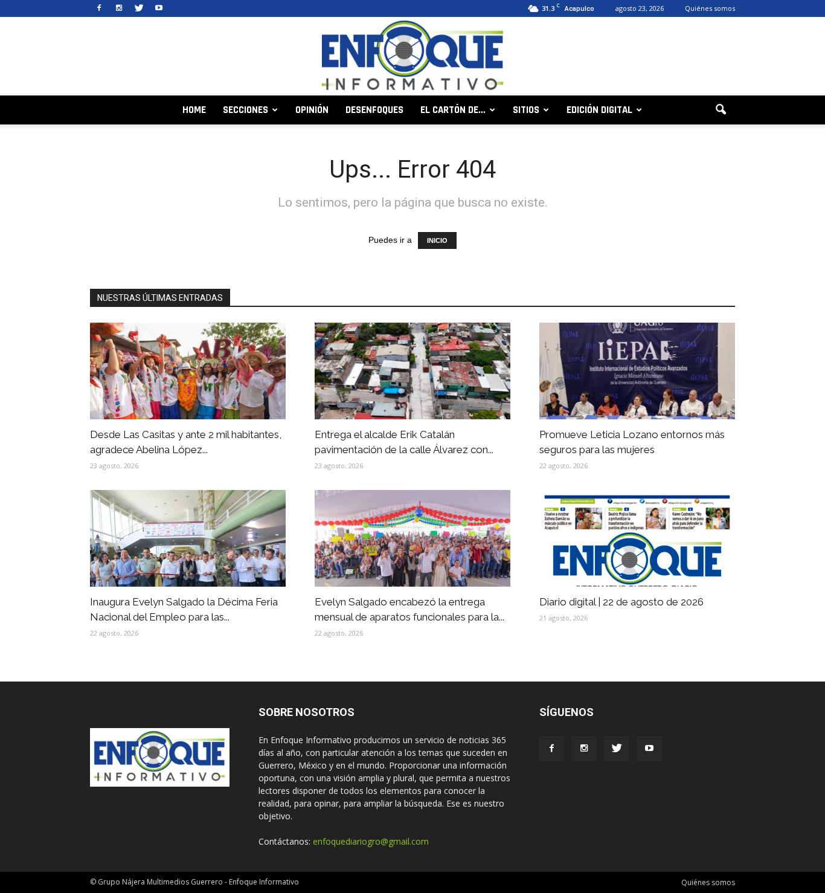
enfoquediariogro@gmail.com (371, 841)
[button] (720, 109)
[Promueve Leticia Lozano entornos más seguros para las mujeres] (637, 371)
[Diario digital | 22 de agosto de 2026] (637, 538)
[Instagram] (119, 8)
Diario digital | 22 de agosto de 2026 (621, 602)
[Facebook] (99, 8)
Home (194, 110)
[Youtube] (159, 8)
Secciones (245, 110)
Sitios (526, 110)
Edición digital (599, 110)
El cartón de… (453, 110)
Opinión (312, 110)
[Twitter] (139, 8)
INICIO (437, 240)
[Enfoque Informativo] (412, 57)
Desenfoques (374, 110)
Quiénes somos (710, 8)
